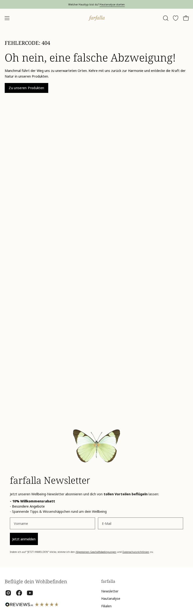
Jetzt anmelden (24, 539)
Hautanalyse (110, 598)
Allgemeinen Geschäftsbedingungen (96, 552)
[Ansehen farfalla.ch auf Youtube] (29, 592)
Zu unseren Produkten (26, 88)
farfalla (108, 581)
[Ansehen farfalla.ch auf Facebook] (19, 592)
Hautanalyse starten (112, 4)
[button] (165, 18)
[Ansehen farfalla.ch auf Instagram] (8, 592)
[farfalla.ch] (96, 18)
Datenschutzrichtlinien (135, 552)
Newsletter (110, 591)
